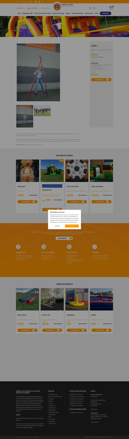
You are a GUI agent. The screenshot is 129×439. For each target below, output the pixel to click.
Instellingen (57, 226)
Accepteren (71, 226)
